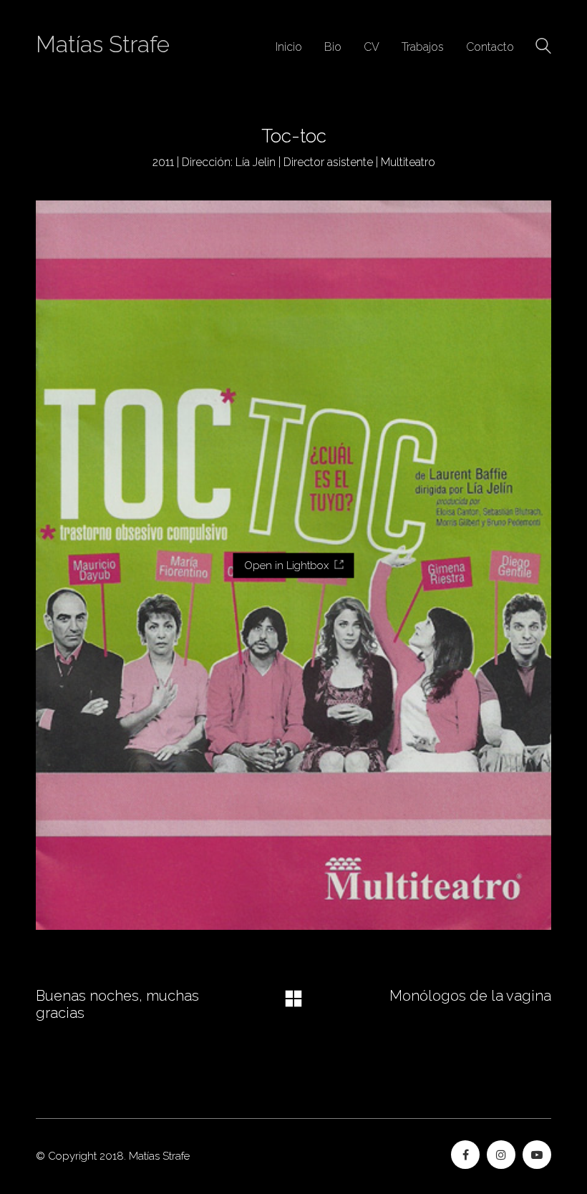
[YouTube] (537, 1154)
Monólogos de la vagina (470, 995)
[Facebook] (465, 1154)
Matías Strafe (103, 44)
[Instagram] (501, 1154)
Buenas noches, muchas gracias (117, 1004)
